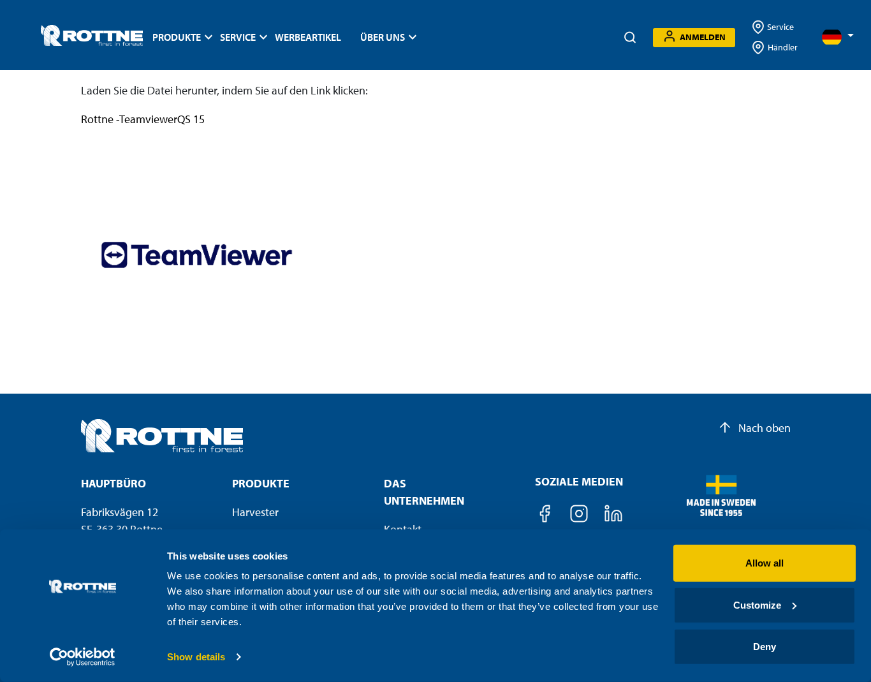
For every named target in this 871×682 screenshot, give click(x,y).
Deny (764, 646)
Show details (196, 656)
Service (779, 27)
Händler (783, 47)
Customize (757, 604)
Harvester (255, 512)
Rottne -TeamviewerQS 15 (143, 119)
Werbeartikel (308, 37)
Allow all (764, 563)
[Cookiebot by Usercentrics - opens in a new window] (82, 657)
